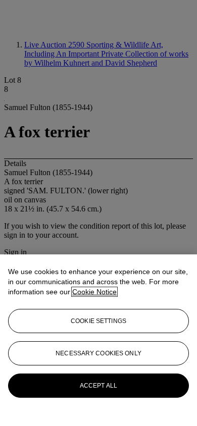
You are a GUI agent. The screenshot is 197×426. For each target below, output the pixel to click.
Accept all (98, 385)
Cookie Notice (94, 292)
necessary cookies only (98, 353)
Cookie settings (98, 321)
